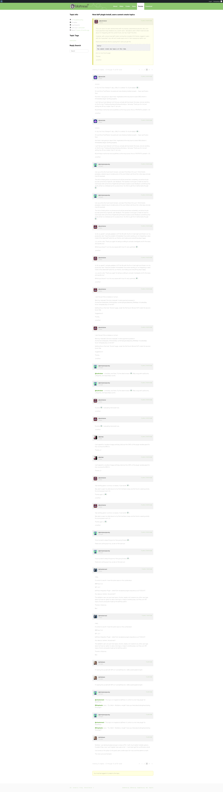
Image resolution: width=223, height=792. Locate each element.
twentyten (73, 40)
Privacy (81, 787)
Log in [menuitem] (210, 1)
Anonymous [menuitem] (216, 1)
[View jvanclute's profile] (95, 77)
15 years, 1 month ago (147, 569)
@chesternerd (99, 700)
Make (121, 6)
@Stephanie (99, 705)
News (134, 6)
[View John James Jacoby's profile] (95, 165)
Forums (140, 6)
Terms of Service (88, 787)
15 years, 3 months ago (146, 20)
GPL (71, 787)
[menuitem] (1, 1)
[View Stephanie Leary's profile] (95, 663)
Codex (128, 6)
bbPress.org (79, 6)
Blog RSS (151, 787)
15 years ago (149, 662)
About (115, 6)
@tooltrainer (99, 373)
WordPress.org (125, 787)
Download (148, 6)
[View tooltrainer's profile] (96, 21)
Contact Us (75, 787)
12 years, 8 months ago (82, 30)
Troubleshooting (78, 20)
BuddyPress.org (141, 787)
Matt (147, 787)
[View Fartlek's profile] (95, 437)
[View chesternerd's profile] (95, 570)
